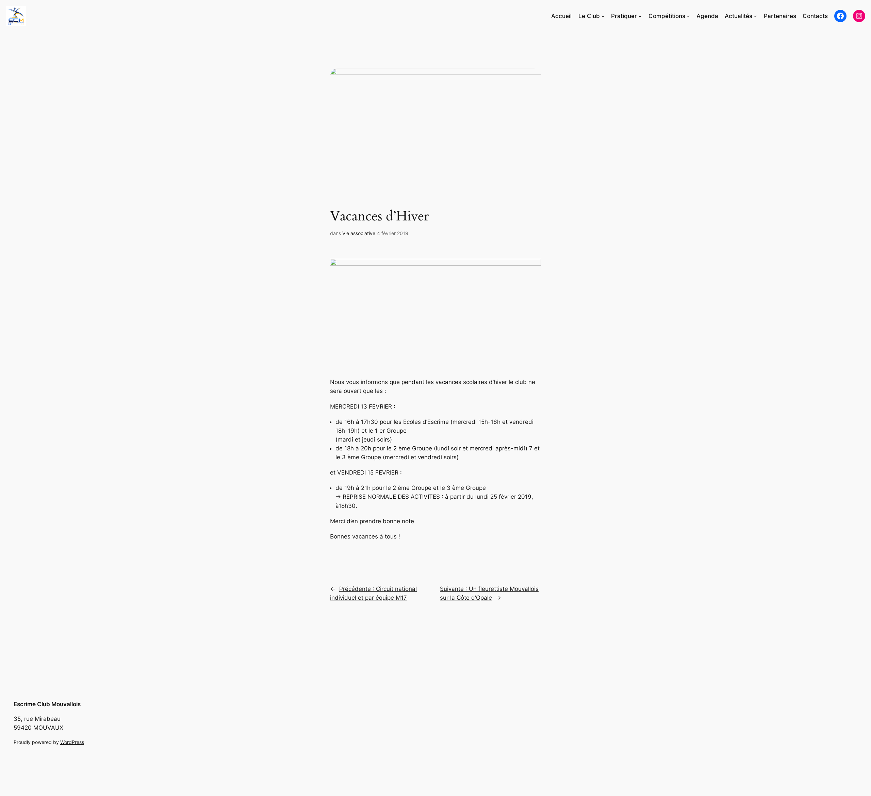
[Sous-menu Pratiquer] (640, 16)
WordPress (72, 742)
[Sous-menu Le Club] (603, 16)
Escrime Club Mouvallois (47, 704)
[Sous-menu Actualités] (755, 16)
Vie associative (358, 233)
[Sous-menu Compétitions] (688, 16)
